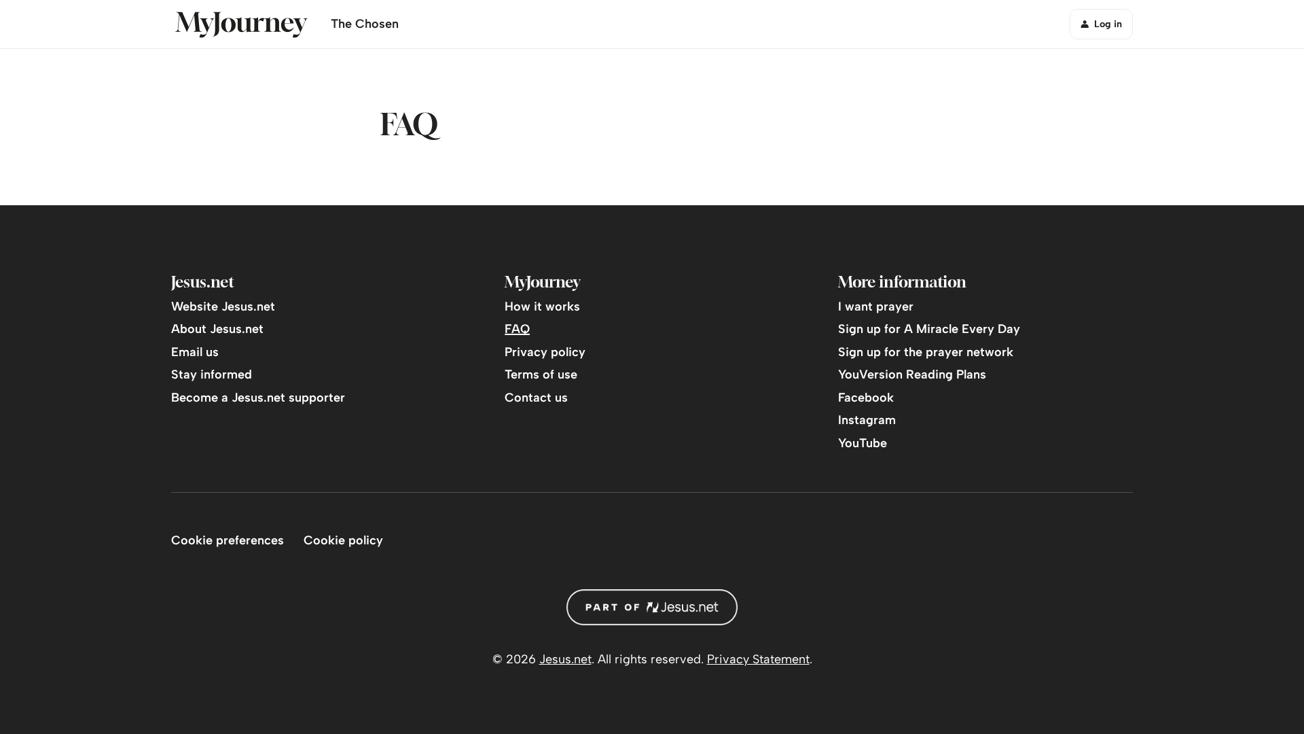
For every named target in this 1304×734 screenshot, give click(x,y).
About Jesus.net (217, 328)
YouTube (862, 443)
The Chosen (365, 23)
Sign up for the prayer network (925, 352)
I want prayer (875, 306)
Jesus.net (565, 659)
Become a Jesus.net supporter (258, 397)
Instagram (867, 420)
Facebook (866, 397)
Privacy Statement (758, 659)
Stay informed (211, 374)
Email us (195, 352)
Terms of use (541, 374)
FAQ (517, 328)
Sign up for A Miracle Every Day (929, 328)
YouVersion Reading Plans (912, 374)
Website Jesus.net (223, 306)
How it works (542, 306)
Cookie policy (343, 540)
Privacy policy (545, 352)
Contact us (536, 397)
